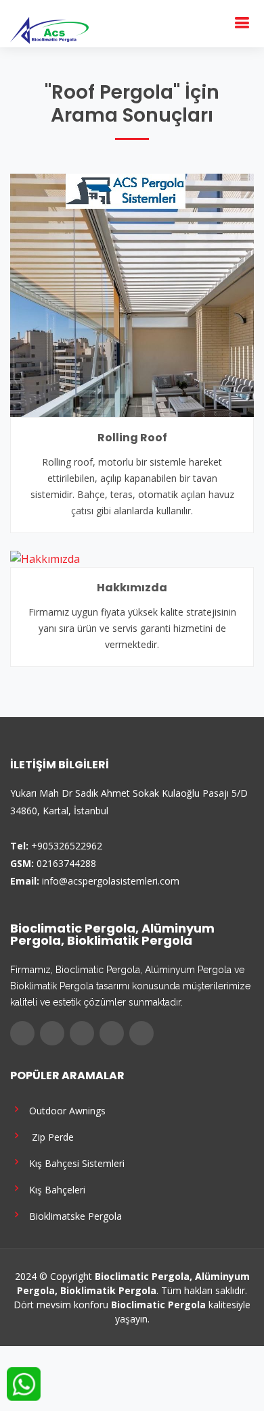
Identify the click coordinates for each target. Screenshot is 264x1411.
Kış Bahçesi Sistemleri (74, 1162)
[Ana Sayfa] (49, 29)
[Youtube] (112, 1033)
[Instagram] (82, 1033)
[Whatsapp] (141, 1033)
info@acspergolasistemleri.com (110, 880)
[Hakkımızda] (45, 557)
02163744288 (66, 863)
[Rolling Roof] (132, 294)
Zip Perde (49, 1136)
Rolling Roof (132, 437)
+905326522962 (66, 845)
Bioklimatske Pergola (73, 1215)
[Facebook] (22, 1033)
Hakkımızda (132, 587)
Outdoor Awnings (65, 1110)
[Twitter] (52, 1033)
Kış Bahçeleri (54, 1189)
